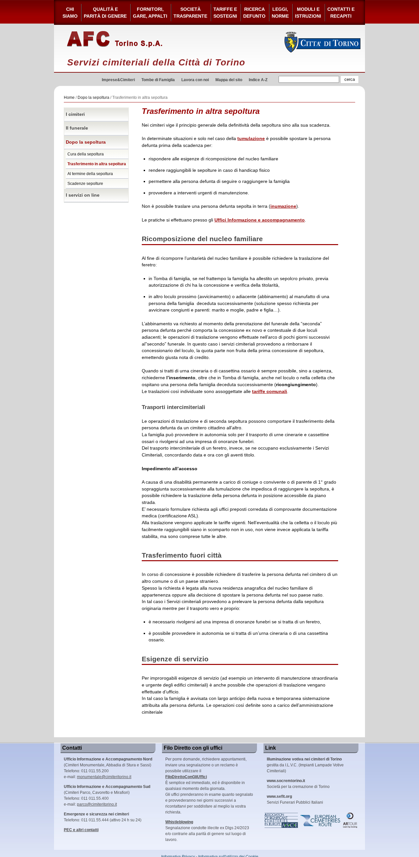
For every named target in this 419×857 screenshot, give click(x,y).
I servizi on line (83, 195)
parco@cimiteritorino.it (97, 804)
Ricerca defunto (254, 13)
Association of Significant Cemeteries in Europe (282, 820)
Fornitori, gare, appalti (150, 13)
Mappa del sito (228, 80)
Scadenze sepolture (85, 183)
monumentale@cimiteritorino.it (104, 777)
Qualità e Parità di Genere (105, 13)
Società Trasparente (190, 13)
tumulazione (251, 138)
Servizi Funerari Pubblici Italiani (295, 799)
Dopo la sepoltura (93, 97)
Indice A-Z (258, 80)
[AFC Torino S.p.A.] (114, 39)
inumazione (283, 206)
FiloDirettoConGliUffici (186, 777)
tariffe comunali (269, 391)
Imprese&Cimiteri (118, 80)
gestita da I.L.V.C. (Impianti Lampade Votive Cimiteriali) (305, 765)
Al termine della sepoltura (90, 173)
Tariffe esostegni (225, 13)
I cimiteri (75, 114)
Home (69, 97)
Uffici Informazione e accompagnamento (259, 220)
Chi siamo (70, 13)
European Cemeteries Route (321, 820)
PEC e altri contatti (81, 830)
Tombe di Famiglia (158, 80)
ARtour (350, 820)
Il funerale (77, 128)
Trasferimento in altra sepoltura (96, 164)
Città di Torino (322, 42)
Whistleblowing (179, 822)
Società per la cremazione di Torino (298, 783)
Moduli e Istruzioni (308, 13)
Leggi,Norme (280, 13)
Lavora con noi (195, 80)
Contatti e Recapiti (341, 13)
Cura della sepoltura (85, 154)
